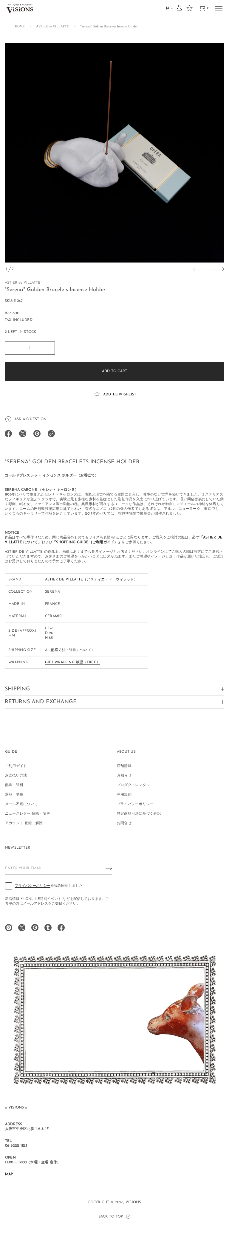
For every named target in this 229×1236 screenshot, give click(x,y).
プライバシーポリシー (32, 886)
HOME (20, 26)
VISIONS (133, 1202)
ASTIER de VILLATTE (52, 26)
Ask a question (30, 419)
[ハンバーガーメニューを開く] (218, 8)
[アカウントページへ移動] (179, 9)
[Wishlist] (189, 8)
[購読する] (108, 868)
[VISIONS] (20, 8)
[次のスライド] (217, 269)
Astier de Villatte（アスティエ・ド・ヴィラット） (91, 579)
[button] (204, 8)
